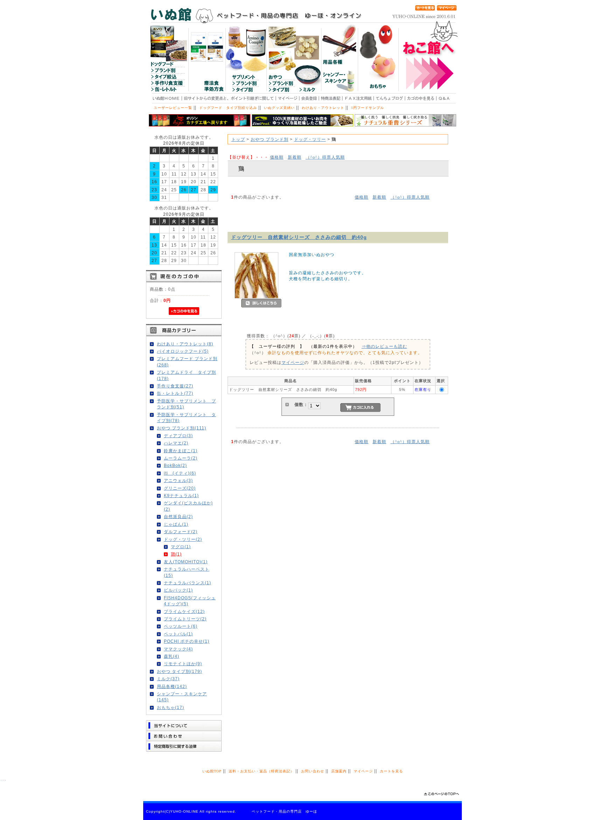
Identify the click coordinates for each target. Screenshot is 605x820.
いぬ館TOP (212, 771)
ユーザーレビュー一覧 (173, 108)
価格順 (277, 157)
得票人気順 (325, 157)
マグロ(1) (181, 546)
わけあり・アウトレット (323, 108)
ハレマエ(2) (176, 443)
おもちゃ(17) (170, 707)
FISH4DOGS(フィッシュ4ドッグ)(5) (190, 600)
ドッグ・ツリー (310, 139)
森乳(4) (171, 656)
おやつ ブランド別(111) (181, 428)
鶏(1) (176, 554)
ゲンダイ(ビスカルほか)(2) (188, 506)
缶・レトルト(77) (175, 393)
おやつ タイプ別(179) (179, 671)
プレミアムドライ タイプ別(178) (186, 375)
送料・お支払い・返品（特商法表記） (261, 771)
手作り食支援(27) (175, 386)
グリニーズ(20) (180, 488)
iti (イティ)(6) (180, 473)
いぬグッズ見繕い (279, 108)
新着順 (294, 157)
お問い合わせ (312, 771)
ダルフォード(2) (180, 531)
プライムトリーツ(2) (185, 618)
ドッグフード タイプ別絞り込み (228, 108)
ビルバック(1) (178, 590)
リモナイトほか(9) (183, 663)
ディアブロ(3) (178, 435)
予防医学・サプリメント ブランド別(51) (186, 404)
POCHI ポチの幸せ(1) (186, 641)
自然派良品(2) (178, 516)
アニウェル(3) (178, 480)
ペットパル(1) (178, 634)
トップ (238, 139)
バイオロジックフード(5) (183, 351)
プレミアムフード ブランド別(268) (187, 361)
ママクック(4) (178, 649)
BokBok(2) (175, 465)
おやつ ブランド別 (269, 139)
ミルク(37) (168, 678)
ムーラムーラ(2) (180, 458)
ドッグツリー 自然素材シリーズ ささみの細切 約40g (299, 237)
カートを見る (391, 771)
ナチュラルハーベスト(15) (186, 572)
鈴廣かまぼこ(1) (180, 450)
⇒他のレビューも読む (384, 346)
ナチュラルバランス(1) (187, 582)
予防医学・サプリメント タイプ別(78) (186, 417)
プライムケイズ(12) (184, 611)
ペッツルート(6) (180, 626)
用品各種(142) (172, 686)
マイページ (292, 362)
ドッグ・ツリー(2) (183, 539)
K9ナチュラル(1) (181, 495)
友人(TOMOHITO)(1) (186, 561)
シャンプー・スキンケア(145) (182, 696)
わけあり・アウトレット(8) (185, 344)
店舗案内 (339, 771)
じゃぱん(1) (176, 524)
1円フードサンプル (367, 108)
